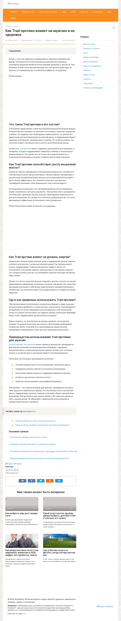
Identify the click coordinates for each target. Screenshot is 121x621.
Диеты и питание (90, 57)
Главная (13, 12)
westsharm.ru (29, 411)
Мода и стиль (28, 12)
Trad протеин (25, 149)
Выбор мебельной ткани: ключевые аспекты (35, 421)
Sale (64, 12)
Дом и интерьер (90, 61)
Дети (73, 12)
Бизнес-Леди (89, 44)
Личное (86, 70)
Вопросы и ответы (91, 48)
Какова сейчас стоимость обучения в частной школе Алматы (42, 425)
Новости (84, 12)
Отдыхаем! (97, 12)
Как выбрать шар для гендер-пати (21, 514)
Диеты (13, 18)
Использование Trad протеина (22, 344)
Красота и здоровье (48, 12)
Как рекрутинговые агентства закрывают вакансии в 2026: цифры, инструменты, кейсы (21, 552)
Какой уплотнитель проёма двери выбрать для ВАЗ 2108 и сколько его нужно (59, 516)
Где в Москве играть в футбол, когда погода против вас (59, 552)
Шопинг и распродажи (93, 88)
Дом (109, 12)
